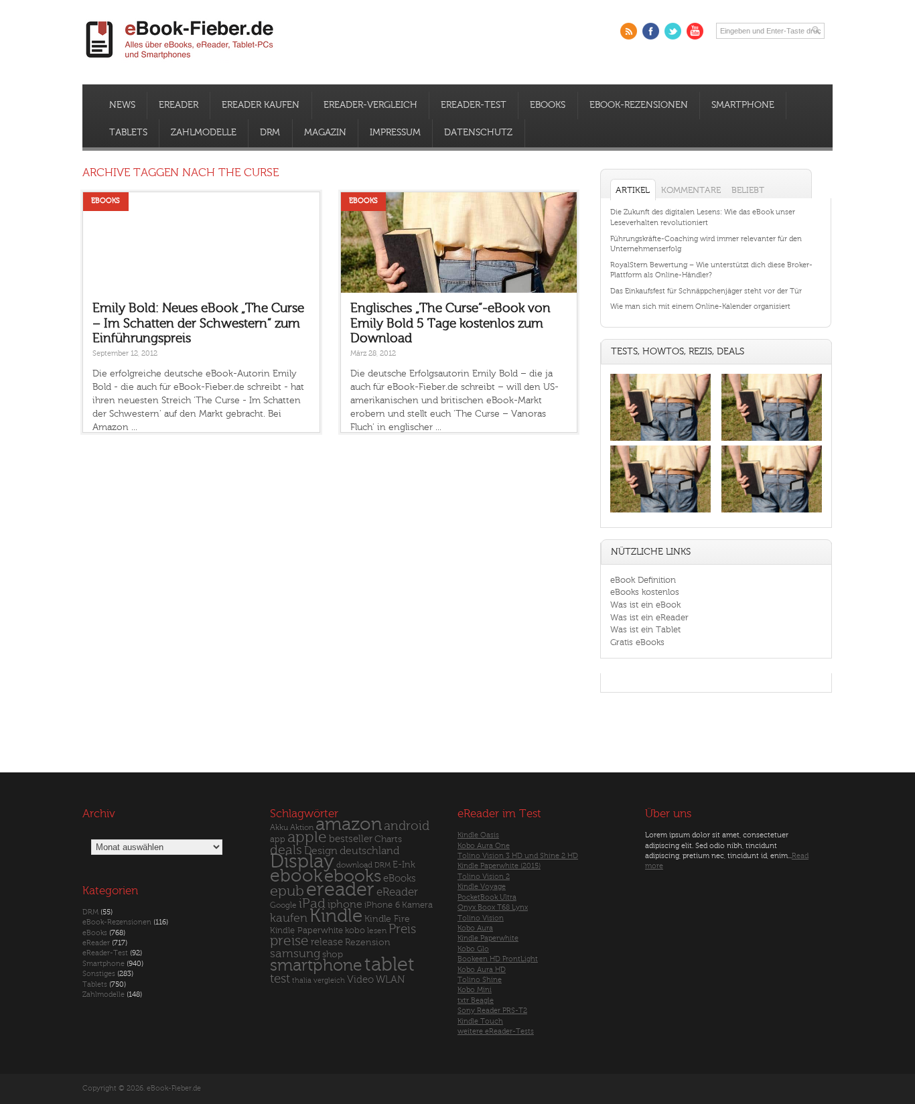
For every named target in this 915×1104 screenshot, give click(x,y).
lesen (376, 930)
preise (289, 941)
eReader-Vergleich (370, 105)
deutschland (369, 851)
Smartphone (742, 105)
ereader (340, 889)
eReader (178, 105)
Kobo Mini (475, 989)
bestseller (350, 839)
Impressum (395, 132)
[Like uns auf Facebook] (651, 31)
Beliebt (747, 190)
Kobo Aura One (484, 845)
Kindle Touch (480, 1021)
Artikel (633, 190)
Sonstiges (98, 973)
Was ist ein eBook (645, 605)
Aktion (301, 827)
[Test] (660, 440)
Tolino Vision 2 (484, 876)
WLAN (390, 979)
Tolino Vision (481, 918)
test (280, 978)
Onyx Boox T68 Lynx (493, 907)
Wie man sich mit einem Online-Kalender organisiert (700, 306)
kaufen (288, 918)
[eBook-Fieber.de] (180, 61)
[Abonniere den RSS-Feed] (629, 31)
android (406, 826)
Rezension (368, 942)
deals (286, 850)
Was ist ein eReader (649, 617)
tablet (389, 964)
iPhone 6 (382, 905)
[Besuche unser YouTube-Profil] (695, 31)
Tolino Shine (480, 979)
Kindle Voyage (482, 886)
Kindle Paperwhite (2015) (499, 865)
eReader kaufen (260, 105)
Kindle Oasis (478, 835)
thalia (301, 980)
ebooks (352, 876)
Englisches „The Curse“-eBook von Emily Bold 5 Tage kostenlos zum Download (450, 323)
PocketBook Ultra (487, 897)
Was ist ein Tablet (645, 629)
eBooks (547, 105)
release (327, 942)
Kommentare (691, 190)
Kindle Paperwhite (306, 930)
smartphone (316, 965)
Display (302, 861)
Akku (279, 827)
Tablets (128, 132)
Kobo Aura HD (482, 969)
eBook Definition (643, 580)
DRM (270, 132)
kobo (355, 930)
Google (283, 905)
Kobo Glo (473, 949)
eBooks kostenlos (644, 592)
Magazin (325, 132)
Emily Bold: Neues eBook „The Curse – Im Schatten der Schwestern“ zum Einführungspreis (198, 323)
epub (287, 891)
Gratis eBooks (637, 642)
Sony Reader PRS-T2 (492, 1010)
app (277, 839)
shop (332, 954)
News (122, 105)
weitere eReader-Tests (496, 1031)
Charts (388, 839)
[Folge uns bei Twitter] (673, 31)
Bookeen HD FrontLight (498, 959)
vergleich (329, 980)
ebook (296, 876)
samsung (295, 954)
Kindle (335, 915)
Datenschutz (478, 132)
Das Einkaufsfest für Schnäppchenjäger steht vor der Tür (706, 291)
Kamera (417, 905)
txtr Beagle (476, 1000)
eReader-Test (473, 105)
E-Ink (404, 864)
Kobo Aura (475, 928)
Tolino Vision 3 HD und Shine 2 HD (518, 855)
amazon (348, 824)
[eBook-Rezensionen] (660, 512)
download (354, 865)
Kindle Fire (387, 919)
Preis (402, 929)
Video (360, 979)
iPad (312, 903)
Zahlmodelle (203, 132)
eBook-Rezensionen (638, 105)
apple (307, 837)
